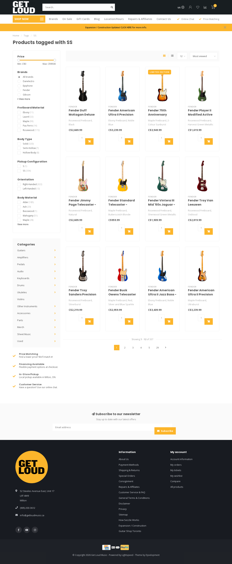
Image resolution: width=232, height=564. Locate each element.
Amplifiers (22, 257)
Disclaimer (124, 503)
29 (157, 347)
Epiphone (28, 85)
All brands (28, 76)
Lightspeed (127, 554)
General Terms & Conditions (134, 498)
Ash (27, 206)
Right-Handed (32, 184)
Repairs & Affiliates (140, 19)
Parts (20, 320)
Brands (53, 19)
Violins (20, 299)
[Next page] (165, 347)
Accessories (23, 313)
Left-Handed (31, 188)
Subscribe (166, 431)
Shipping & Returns (129, 470)
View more (24, 98)
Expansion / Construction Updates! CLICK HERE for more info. (116, 27)
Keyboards (23, 278)
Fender (26, 90)
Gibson (26, 94)
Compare (175, 481)
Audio (20, 271)
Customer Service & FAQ (132, 492)
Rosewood (31, 130)
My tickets (175, 470)
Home (16, 35)
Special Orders (127, 475)
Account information (181, 459)
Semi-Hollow (31, 148)
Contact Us (164, 19)
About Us (124, 459)
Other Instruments (27, 306)
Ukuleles (22, 292)
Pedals (21, 264)
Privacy (123, 509)
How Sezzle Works (129, 520)
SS (27, 170)
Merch (20, 327)
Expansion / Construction (132, 525)
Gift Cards (83, 19)
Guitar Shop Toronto (130, 531)
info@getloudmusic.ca (32, 515)
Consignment (126, 481)
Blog (97, 19)
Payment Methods (129, 464)
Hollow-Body (31, 152)
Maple (28, 121)
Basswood (30, 211)
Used (20, 341)
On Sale (67, 19)
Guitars (21, 250)
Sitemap (123, 514)
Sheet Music (24, 334)
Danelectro (28, 81)
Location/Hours (114, 19)
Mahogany (30, 215)
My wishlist (176, 475)
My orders (176, 464)
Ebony (28, 112)
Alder (28, 202)
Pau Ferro (30, 125)
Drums (20, 285)
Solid (28, 143)
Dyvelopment (153, 554)
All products (176, 486)
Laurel (28, 116)
